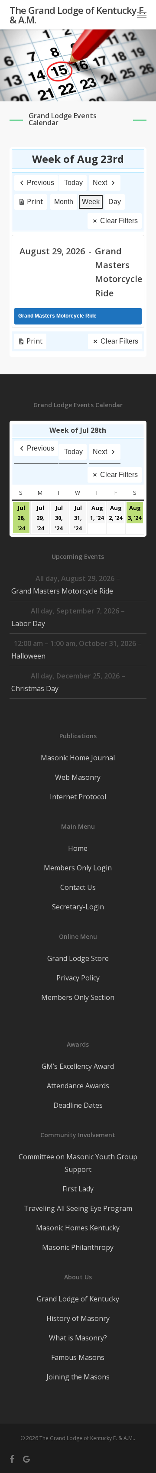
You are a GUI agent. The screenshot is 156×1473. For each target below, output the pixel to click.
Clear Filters (119, 220)
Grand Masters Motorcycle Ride (62, 591)
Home (78, 848)
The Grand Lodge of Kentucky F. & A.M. (77, 14)
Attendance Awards (78, 1085)
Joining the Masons (78, 1377)
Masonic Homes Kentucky (78, 1228)
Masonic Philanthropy (78, 1247)
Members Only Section (77, 997)
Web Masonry (78, 777)
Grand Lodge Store (78, 958)
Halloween (28, 656)
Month (63, 201)
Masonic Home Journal (78, 757)
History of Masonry (78, 1318)
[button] (141, 14)
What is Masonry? (78, 1338)
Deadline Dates (78, 1105)
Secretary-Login (78, 907)
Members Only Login (78, 868)
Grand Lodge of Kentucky (78, 1299)
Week (91, 201)
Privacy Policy (78, 978)
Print (30, 203)
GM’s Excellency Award (78, 1066)
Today (73, 182)
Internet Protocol (78, 796)
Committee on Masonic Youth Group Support (78, 1163)
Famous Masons (77, 1357)
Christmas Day (34, 688)
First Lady (78, 1189)
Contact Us (78, 887)
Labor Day (28, 623)
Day (114, 201)
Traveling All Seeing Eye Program (78, 1208)
